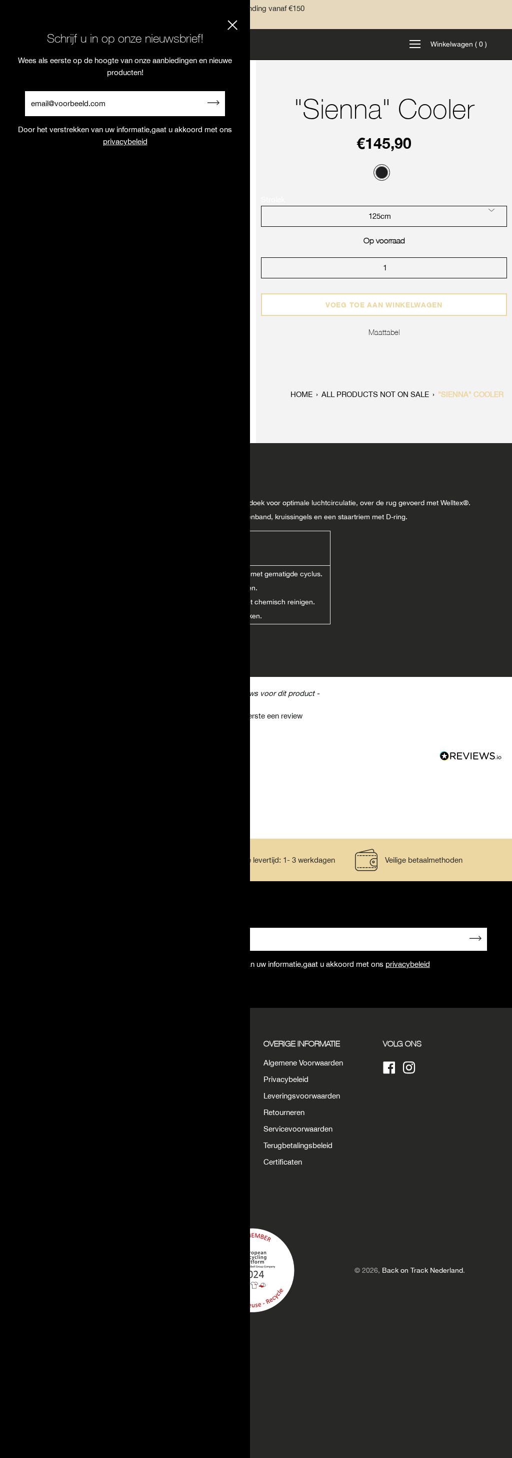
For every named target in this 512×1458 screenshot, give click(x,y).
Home (301, 394)
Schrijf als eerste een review (256, 715)
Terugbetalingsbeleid (298, 1145)
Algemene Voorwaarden (303, 1062)
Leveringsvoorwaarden (302, 1095)
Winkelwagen (458, 44)
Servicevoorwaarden (298, 1129)
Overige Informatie (302, 1043)
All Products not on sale (375, 394)
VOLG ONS (402, 1043)
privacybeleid (408, 964)
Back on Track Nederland (422, 1270)
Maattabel (384, 331)
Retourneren (284, 1112)
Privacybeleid (286, 1079)
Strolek (273, 199)
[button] (256, 714)
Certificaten (283, 1162)
